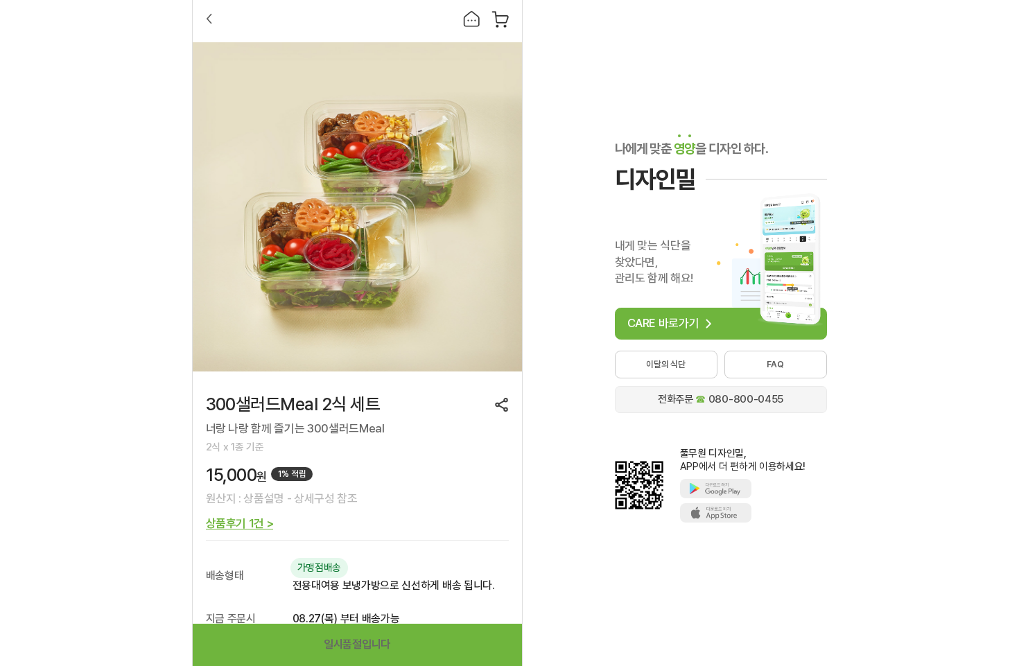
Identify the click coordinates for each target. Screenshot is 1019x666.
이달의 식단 (666, 364)
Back (209, 18)
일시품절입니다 (357, 644)
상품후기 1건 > (240, 524)
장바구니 (500, 19)
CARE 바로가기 (663, 323)
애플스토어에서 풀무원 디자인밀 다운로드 (715, 513)
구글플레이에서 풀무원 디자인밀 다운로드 (715, 488)
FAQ (775, 364)
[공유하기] (502, 405)
